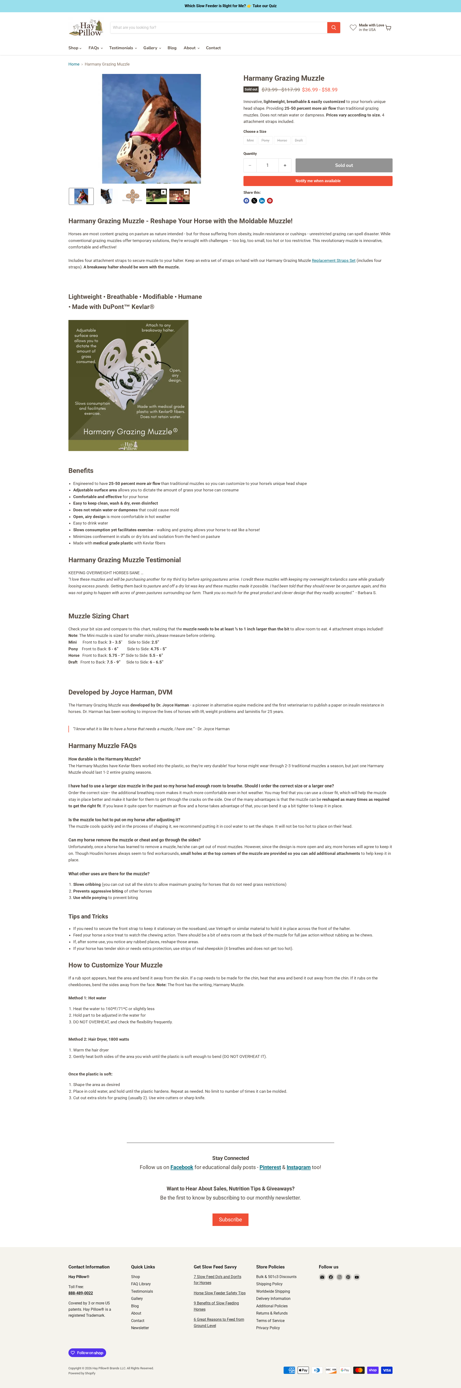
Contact (213, 48)
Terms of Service (270, 1320)
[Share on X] (254, 201)
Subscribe (230, 1220)
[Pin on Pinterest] (270, 201)
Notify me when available (318, 181)
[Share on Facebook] (246, 201)
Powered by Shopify (81, 1373)
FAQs (94, 48)
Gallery (150, 48)
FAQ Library (141, 1284)
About (190, 48)
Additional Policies (272, 1306)
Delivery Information (273, 1298)
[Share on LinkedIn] (262, 201)
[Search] (333, 27)
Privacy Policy (268, 1328)
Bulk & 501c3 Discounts (276, 1276)
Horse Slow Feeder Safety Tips (220, 1293)
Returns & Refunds (272, 1313)
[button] (81, 196)
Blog (172, 48)
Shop (73, 48)
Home (73, 64)
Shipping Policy (269, 1284)
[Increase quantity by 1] (285, 165)
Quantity (250, 154)
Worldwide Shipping (273, 1291)
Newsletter (140, 1328)
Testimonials (121, 48)
